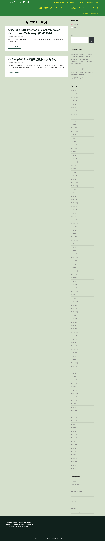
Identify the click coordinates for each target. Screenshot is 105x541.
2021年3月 (74, 169)
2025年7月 (74, 104)
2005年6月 (74, 356)
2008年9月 (74, 325)
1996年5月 (74, 404)
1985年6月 (74, 441)
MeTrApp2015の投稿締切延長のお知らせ (32, 59)
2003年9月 (74, 373)
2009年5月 (74, 318)
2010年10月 (74, 305)
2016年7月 (74, 230)
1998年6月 (74, 397)
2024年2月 (74, 128)
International (74, 494)
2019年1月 (74, 196)
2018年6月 (74, 206)
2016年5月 (74, 237)
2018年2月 (74, 209)
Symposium (74, 508)
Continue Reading (14, 46)
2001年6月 (74, 386)
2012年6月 (74, 281)
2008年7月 (74, 329)
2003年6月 (74, 376)
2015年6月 (74, 247)
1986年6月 (74, 438)
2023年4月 (74, 141)
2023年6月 (74, 134)
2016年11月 (74, 226)
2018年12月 (74, 199)
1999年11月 (74, 393)
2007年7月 (74, 335)
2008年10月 (74, 322)
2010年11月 (74, 301)
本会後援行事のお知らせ (78, 78)
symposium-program (76, 512)
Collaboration (75, 484)
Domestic (73, 488)
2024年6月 (74, 121)
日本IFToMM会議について (56, 2)
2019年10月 (74, 186)
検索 (72, 35)
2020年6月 (74, 179)
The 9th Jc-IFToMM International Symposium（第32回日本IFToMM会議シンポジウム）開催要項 (82, 61)
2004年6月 (74, 366)
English (76, 24)
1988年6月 (74, 431)
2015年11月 (74, 240)
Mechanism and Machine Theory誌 (88, 8)
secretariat (10, 528)
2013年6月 (74, 274)
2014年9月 (74, 264)
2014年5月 (74, 267)
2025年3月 (74, 111)
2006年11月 (74, 339)
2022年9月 (74, 148)
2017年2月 (74, 220)
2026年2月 (74, 94)
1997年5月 (74, 400)
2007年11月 (74, 332)
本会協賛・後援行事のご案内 (45, 8)
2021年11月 (74, 162)
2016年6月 (74, 233)
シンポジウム (80, 2)
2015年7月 (74, 243)
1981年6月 (74, 455)
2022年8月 (74, 152)
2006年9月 (74, 342)
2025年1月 (74, 114)
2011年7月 (74, 295)
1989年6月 (74, 427)
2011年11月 (74, 291)
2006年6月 (74, 346)
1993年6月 (74, 414)
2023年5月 (74, 138)
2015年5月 (74, 250)
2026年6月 (74, 90)
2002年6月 (74, 383)
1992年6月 (74, 417)
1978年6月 (74, 465)
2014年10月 (74, 260)
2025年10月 (74, 97)
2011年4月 (74, 298)
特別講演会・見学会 (92, 2)
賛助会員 (85, 13)
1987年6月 (74, 434)
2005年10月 (74, 352)
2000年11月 (74, 390)
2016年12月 (74, 223)
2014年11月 (74, 257)
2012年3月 (74, 288)
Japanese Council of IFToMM (17, 2)
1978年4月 (74, 468)
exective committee (76, 491)
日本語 (75, 27)
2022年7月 (74, 155)
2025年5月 (74, 107)
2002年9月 (74, 380)
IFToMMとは (70, 2)
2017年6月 (74, 213)
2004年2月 (74, 369)
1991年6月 (74, 421)
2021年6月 (74, 165)
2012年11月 (74, 278)
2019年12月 (74, 182)
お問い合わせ (94, 13)
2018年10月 (74, 203)
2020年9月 (74, 175)
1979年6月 (74, 461)
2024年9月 (74, 117)
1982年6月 (74, 451)
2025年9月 (74, 100)
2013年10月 (74, 271)
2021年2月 (74, 172)
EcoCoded (67, 538)
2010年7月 (74, 308)
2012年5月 (74, 284)
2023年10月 (74, 131)
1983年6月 (74, 448)
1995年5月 (74, 407)
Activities (73, 481)
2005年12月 (74, 349)
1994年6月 (74, 410)
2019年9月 (74, 189)
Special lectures (75, 505)
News (72, 498)
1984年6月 (74, 444)
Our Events (74, 501)
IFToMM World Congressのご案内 (66, 8)
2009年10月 (74, 312)
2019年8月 (74, 192)
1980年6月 (74, 458)
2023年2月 (74, 145)
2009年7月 (74, 315)
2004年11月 (74, 363)
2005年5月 (74, 359)
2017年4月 (74, 216)
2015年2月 (74, 254)
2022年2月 (74, 158)
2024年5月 (74, 124)
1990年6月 (74, 424)
